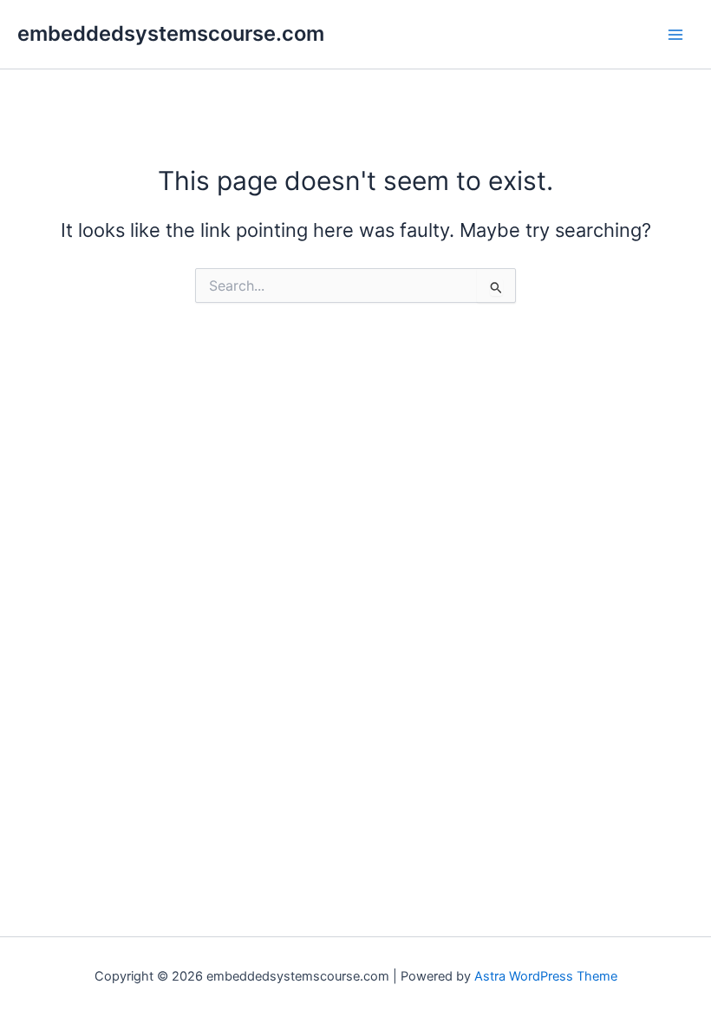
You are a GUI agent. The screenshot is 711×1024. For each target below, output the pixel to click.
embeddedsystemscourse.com (170, 33)
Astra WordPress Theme (545, 976)
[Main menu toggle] (675, 34)
